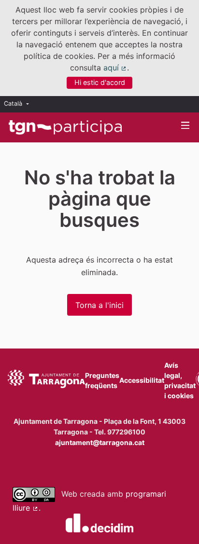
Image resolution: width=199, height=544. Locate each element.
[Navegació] (185, 126)
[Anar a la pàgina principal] (65, 127)
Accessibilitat (141, 380)
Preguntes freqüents (102, 380)
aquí (115, 67)
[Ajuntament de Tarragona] (46, 380)
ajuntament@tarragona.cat (99, 442)
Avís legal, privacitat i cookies (180, 380)
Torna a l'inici (99, 305)
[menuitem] (19, 104)
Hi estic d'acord (99, 82)
